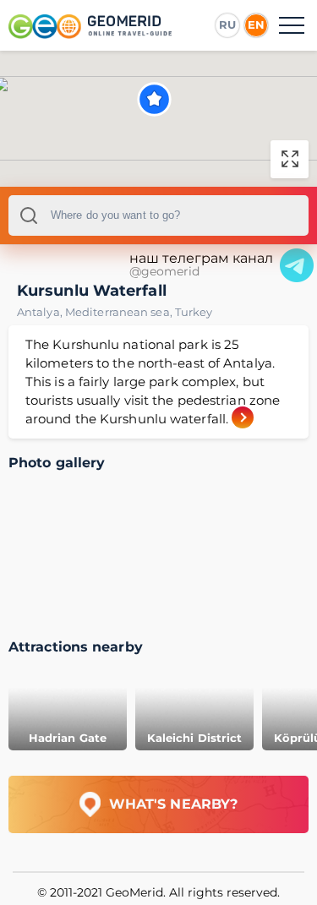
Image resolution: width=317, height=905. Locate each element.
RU (227, 24)
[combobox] (158, 215)
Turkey (194, 312)
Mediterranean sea (120, 312)
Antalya (41, 312)
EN (256, 24)
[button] (154, 99)
